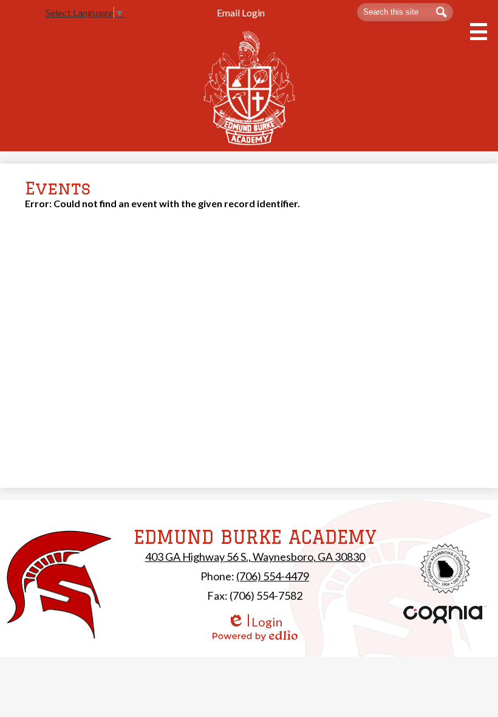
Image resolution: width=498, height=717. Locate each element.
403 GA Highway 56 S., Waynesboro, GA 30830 (255, 556)
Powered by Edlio (255, 636)
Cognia (445, 614)
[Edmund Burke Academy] (249, 87)
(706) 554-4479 (272, 576)
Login (254, 622)
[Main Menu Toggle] (478, 31)
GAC (445, 568)
